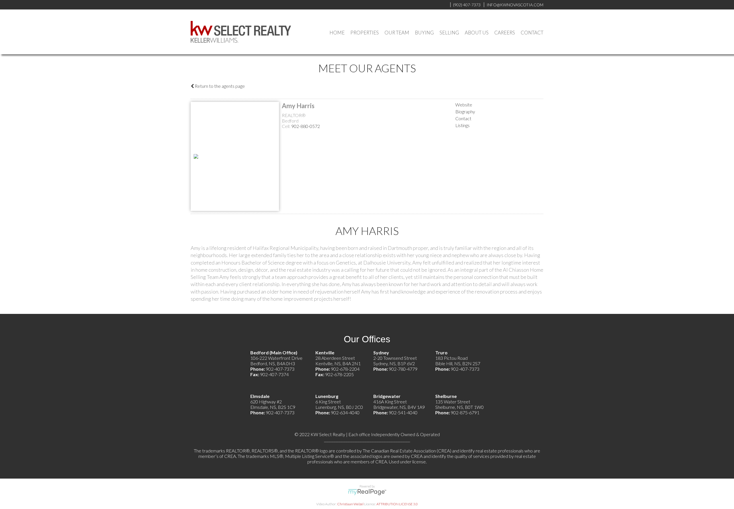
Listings (462, 125)
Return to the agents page (219, 86)
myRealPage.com (367, 492)
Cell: (286, 126)
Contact (532, 33)
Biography (465, 111)
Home (337, 33)
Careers (504, 33)
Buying (424, 33)
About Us (477, 33)
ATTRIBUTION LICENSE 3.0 (397, 504)
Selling (449, 33)
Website (463, 104)
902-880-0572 (305, 126)
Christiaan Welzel (350, 504)
